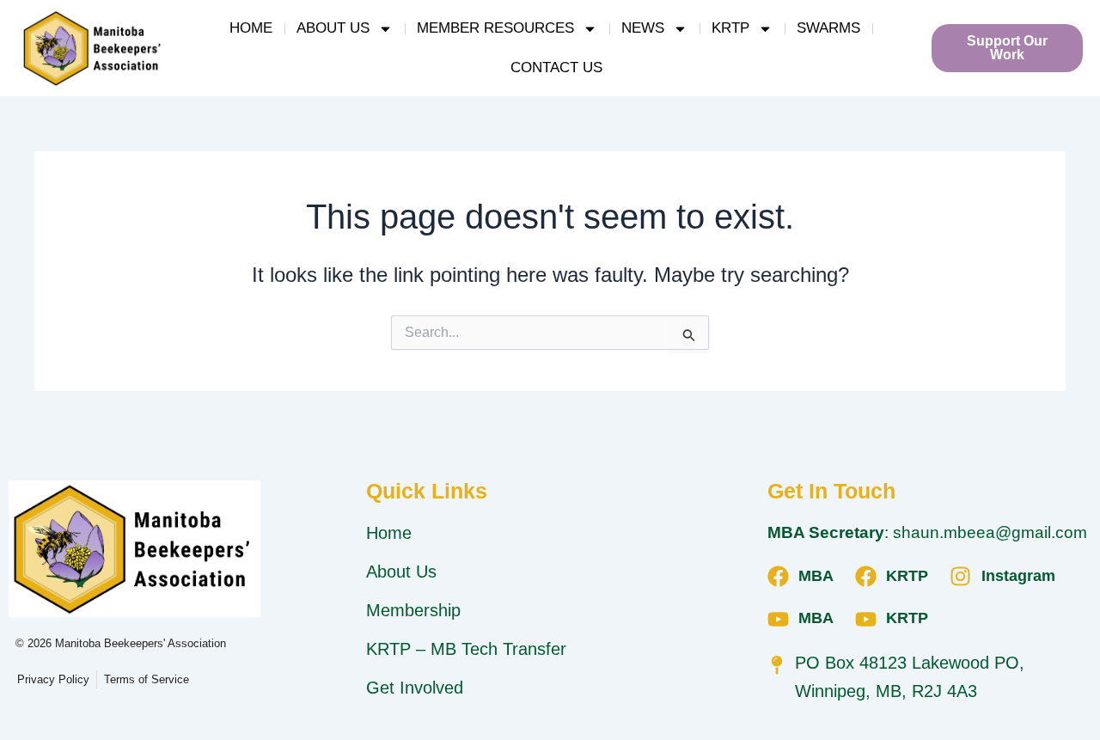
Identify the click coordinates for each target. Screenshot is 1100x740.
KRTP (730, 28)
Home (250, 28)
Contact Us (556, 67)
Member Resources (495, 28)
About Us (333, 28)
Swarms (828, 28)
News (642, 28)
